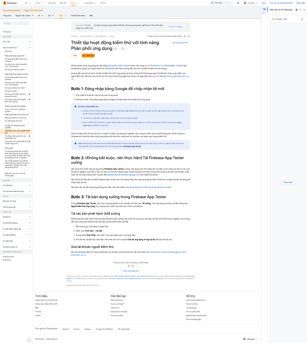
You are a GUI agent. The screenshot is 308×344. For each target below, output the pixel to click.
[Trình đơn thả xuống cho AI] (43, 15)
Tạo (26, 3)
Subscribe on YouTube (119, 312)
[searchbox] (16, 23)
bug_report (296, 9)
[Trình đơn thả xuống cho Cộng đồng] (96, 3)
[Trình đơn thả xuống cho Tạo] (30, 3)
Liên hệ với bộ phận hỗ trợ (195, 300)
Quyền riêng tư (51, 339)
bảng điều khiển (119, 65)
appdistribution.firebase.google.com (123, 175)
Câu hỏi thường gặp (193, 319)
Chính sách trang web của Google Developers (124, 279)
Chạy (38, 3)
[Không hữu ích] (188, 36)
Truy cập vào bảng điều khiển (281, 3)
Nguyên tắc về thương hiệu (196, 315)
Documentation (12, 10)
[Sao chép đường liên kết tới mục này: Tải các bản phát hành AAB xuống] (122, 213)
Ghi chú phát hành (193, 312)
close (304, 9)
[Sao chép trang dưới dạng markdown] (123, 49)
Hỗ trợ (103, 3)
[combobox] (222, 3)
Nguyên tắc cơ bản (23, 15)
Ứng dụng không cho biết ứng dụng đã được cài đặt (148, 187)
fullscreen (300, 9)
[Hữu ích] (185, 36)
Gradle (178, 65)
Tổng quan (7, 15)
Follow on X (115, 308)
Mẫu (91, 15)
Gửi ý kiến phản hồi (179, 43)
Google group (191, 308)
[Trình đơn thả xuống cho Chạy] (43, 3)
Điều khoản (39, 339)
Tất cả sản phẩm (124, 329)
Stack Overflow (192, 304)
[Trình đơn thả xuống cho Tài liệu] (79, 3)
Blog (264, 3)
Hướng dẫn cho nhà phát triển (46, 300)
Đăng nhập (301, 3)
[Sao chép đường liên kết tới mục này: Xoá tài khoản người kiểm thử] (116, 247)
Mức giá (63, 3)
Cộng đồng (88, 3)
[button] (14, 41)
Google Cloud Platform (104, 329)
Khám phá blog (116, 300)
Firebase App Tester (132, 146)
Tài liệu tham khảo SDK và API (46, 304)
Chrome (76, 329)
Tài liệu (73, 3)
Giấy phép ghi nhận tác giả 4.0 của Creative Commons (134, 276)
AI (39, 15)
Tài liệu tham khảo (78, 15)
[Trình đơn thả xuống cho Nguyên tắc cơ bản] (33, 15)
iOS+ (75, 55)
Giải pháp (52, 3)
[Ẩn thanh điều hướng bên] (29, 339)
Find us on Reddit (117, 304)
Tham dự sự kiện (117, 315)
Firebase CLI (156, 65)
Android (89, 55)
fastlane (166, 65)
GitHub (38, 315)
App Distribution (33, 10)
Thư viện (38, 312)
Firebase (74, 36)
